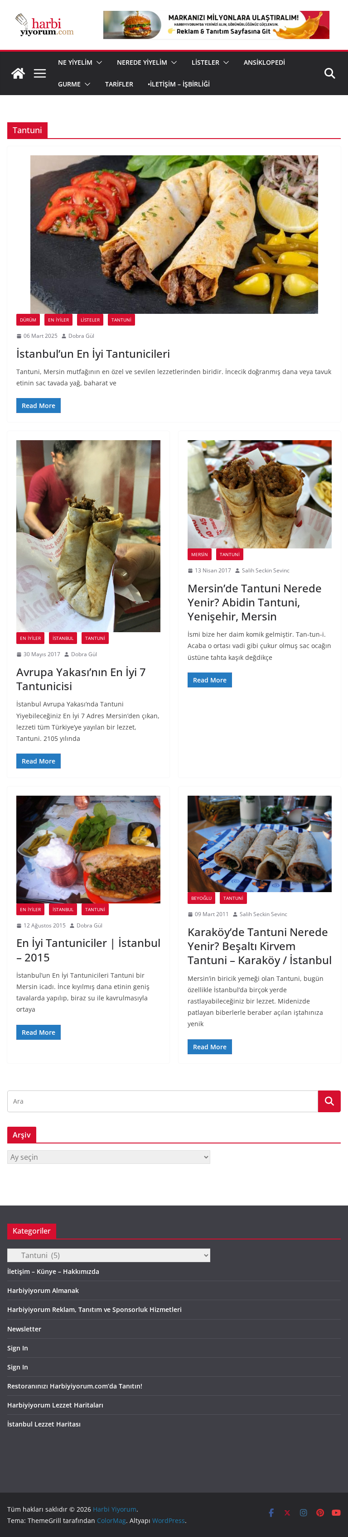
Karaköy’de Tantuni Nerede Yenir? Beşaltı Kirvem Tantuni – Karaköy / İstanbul (260, 945)
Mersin (199, 554)
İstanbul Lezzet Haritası (44, 1424)
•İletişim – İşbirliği (179, 84)
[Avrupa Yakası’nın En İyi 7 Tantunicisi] (88, 536)
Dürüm (28, 320)
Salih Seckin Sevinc (266, 570)
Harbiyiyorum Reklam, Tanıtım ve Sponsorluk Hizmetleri (94, 1309)
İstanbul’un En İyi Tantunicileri (93, 353)
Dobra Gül (81, 336)
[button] (97, 62)
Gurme (69, 84)
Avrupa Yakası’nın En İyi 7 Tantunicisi (81, 678)
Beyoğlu (201, 898)
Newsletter (24, 1329)
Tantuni (121, 320)
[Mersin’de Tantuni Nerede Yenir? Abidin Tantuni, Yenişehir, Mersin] (260, 494)
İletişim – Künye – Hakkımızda (53, 1271)
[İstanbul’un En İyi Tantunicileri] (174, 234)
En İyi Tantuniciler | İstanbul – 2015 (88, 949)
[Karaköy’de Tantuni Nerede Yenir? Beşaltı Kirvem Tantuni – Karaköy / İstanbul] (260, 844)
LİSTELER (205, 62)
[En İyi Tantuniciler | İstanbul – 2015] (88, 849)
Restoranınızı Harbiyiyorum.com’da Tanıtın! (74, 1386)
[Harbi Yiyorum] (18, 73)
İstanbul (63, 638)
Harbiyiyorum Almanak (43, 1290)
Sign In (17, 1348)
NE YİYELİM (75, 62)
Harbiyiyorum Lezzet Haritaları (55, 1405)
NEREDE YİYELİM (142, 62)
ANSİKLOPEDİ (264, 62)
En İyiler (58, 320)
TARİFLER (119, 84)
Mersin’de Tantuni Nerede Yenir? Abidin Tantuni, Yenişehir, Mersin (255, 602)
